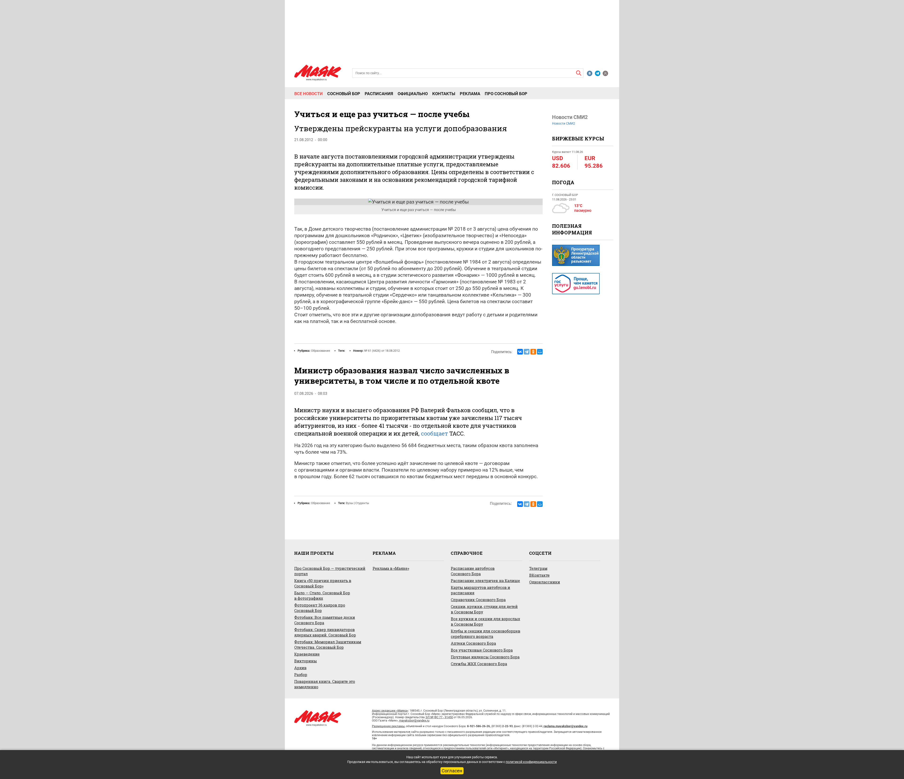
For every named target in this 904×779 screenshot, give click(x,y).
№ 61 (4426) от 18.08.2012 (382, 350)
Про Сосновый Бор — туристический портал (329, 571)
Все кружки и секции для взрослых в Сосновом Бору (485, 621)
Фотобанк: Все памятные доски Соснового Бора (324, 620)
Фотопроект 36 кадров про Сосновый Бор (319, 608)
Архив (300, 667)
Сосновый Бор (343, 93)
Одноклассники (544, 581)
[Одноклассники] (533, 352)
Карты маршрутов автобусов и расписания (480, 590)
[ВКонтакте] (520, 352)
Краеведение (307, 654)
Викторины (305, 660)
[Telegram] (526, 352)
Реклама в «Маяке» (391, 568)
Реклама (470, 93)
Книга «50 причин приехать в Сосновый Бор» (322, 583)
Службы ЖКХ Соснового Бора (479, 663)
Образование (320, 350)
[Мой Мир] (540, 352)
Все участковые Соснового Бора (482, 650)
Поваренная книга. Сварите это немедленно (324, 684)
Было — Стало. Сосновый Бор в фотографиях (322, 595)
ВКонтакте (539, 575)
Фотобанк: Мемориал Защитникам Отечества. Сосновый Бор (327, 644)
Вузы (349, 503)
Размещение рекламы (388, 726)
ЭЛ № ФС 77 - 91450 (439, 717)
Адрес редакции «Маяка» (390, 710)
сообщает (434, 433)
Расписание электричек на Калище (485, 580)
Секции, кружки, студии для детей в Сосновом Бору (484, 609)
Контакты (443, 93)
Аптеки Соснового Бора (473, 643)
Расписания (379, 93)
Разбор (300, 674)
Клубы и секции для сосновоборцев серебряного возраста (485, 633)
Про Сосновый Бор (506, 93)
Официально (413, 93)
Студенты (362, 503)
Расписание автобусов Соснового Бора (473, 571)
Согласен (452, 771)
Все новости (308, 93)
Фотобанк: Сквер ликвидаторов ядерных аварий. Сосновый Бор (325, 632)
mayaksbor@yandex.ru (414, 720)
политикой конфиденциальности (531, 762)
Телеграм (538, 568)
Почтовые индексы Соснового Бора (485, 656)
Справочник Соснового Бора (478, 599)
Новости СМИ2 (563, 123)
